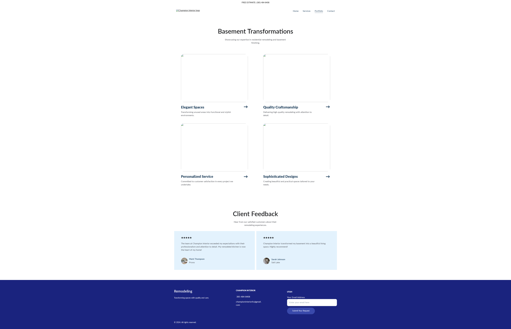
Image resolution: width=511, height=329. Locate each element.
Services (306, 11)
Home (295, 11)
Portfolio (319, 11)
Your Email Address (296, 297)
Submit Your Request (301, 311)
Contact (331, 11)
